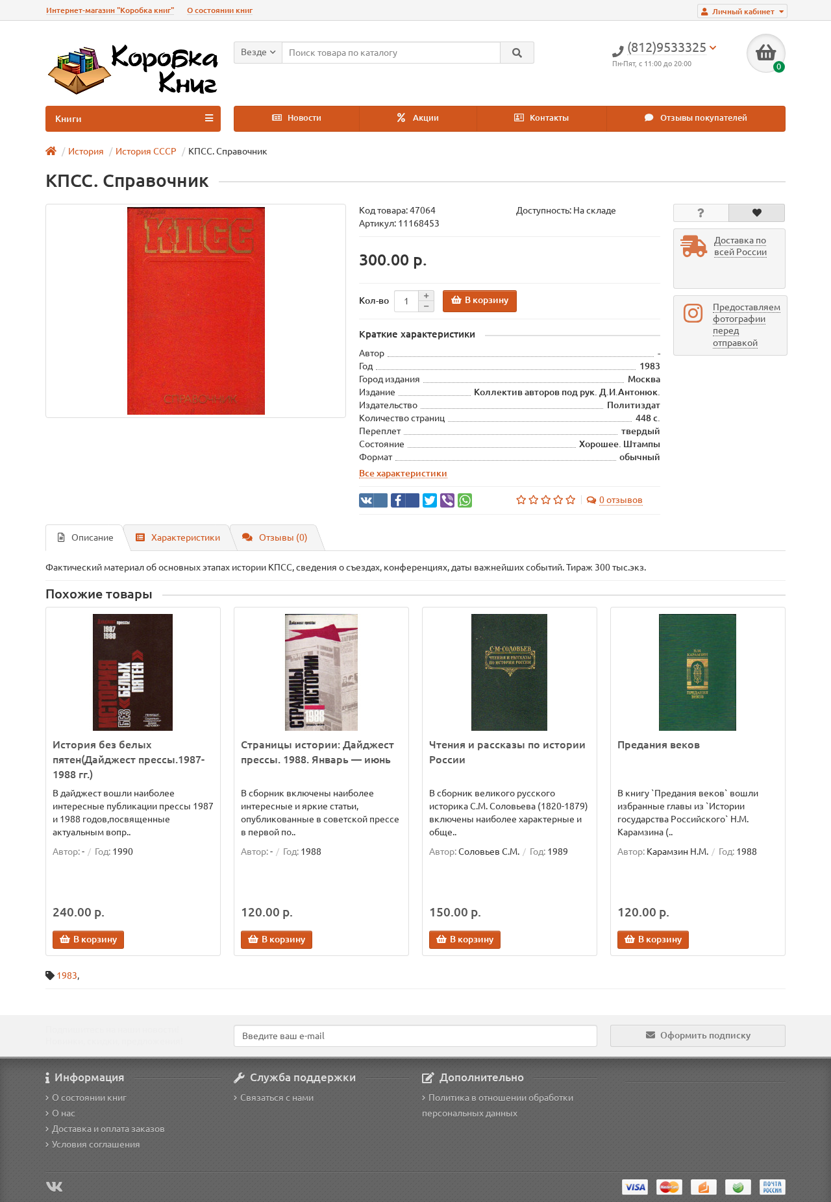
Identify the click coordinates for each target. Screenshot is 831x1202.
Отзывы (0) (283, 537)
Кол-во (374, 300)
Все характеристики (403, 473)
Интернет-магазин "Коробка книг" (110, 10)
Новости (303, 118)
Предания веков (658, 744)
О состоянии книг (220, 10)
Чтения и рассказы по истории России (507, 752)
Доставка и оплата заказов (108, 1128)
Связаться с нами (277, 1097)
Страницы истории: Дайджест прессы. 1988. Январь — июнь (317, 752)
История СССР (146, 151)
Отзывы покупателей (702, 118)
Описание (92, 537)
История (86, 151)
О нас (63, 1113)
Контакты (548, 118)
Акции (425, 118)
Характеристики (185, 537)
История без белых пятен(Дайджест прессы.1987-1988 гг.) (129, 759)
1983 (66, 975)
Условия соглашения (96, 1144)
